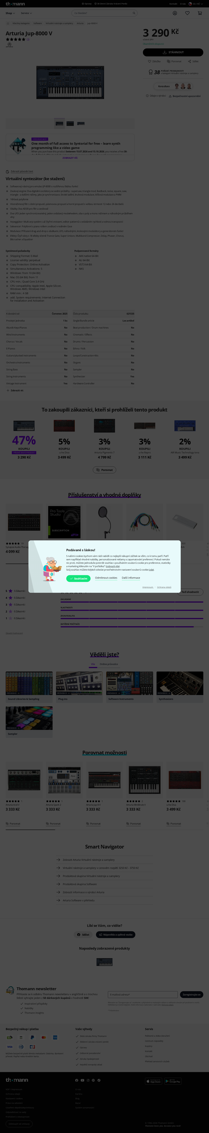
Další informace (131, 577)
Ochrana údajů (164, 587)
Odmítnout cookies (106, 577)
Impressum (148, 587)
